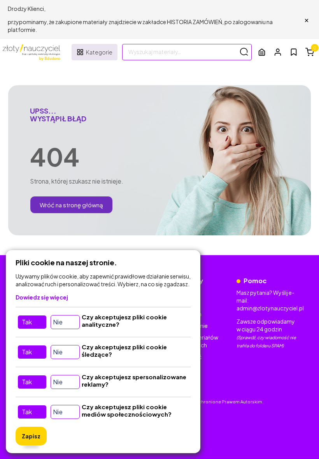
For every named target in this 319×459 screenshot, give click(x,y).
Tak (27, 322)
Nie (58, 322)
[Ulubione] (294, 52)
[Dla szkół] (262, 52)
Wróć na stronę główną (71, 204)
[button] (278, 52)
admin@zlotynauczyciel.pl (270, 308)
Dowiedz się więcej (42, 297)
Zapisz (31, 436)
